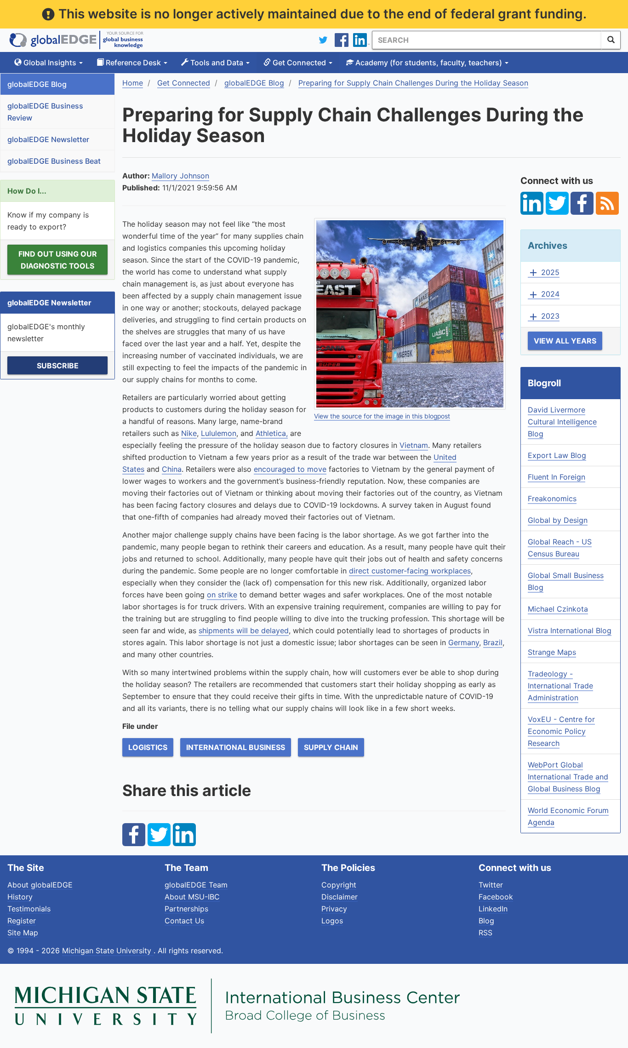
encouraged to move (290, 469)
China (172, 469)
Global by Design (558, 520)
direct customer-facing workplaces (410, 570)
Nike (189, 433)
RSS (485, 932)
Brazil (492, 642)
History (20, 896)
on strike (222, 594)
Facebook (496, 896)
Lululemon (218, 433)
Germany (463, 642)
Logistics (147, 747)
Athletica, (272, 433)
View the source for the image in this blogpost (382, 416)
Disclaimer (339, 896)
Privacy (334, 908)
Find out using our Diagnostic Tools (57, 259)
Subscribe (58, 365)
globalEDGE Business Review (45, 111)
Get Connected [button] (299, 62)
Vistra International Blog (569, 630)
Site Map (22, 932)
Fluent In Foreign (556, 476)
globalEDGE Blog (37, 84)
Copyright (338, 884)
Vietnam (414, 445)
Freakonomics (552, 498)
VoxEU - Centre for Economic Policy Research (561, 731)
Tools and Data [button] (216, 62)
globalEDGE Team (196, 884)
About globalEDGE (40, 884)
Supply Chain (331, 747)
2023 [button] (543, 316)
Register (21, 920)
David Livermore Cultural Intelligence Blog (562, 421)
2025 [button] (543, 273)
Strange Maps (552, 652)
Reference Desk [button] (133, 62)
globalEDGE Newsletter (48, 139)
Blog (486, 920)
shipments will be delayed (244, 630)
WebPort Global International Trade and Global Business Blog (568, 776)
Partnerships (186, 908)
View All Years (565, 340)
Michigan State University (108, 950)
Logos (332, 920)
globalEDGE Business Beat (54, 161)
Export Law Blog (557, 455)
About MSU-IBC (192, 896)
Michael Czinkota (558, 608)
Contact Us (184, 920)
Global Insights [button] (50, 62)
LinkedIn (493, 908)
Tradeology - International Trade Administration (560, 685)
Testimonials (29, 908)
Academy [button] (428, 62)
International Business (235, 747)
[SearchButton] (611, 40)
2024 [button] (543, 294)
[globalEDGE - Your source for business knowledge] (76, 40)
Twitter (491, 884)
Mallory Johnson (180, 175)
